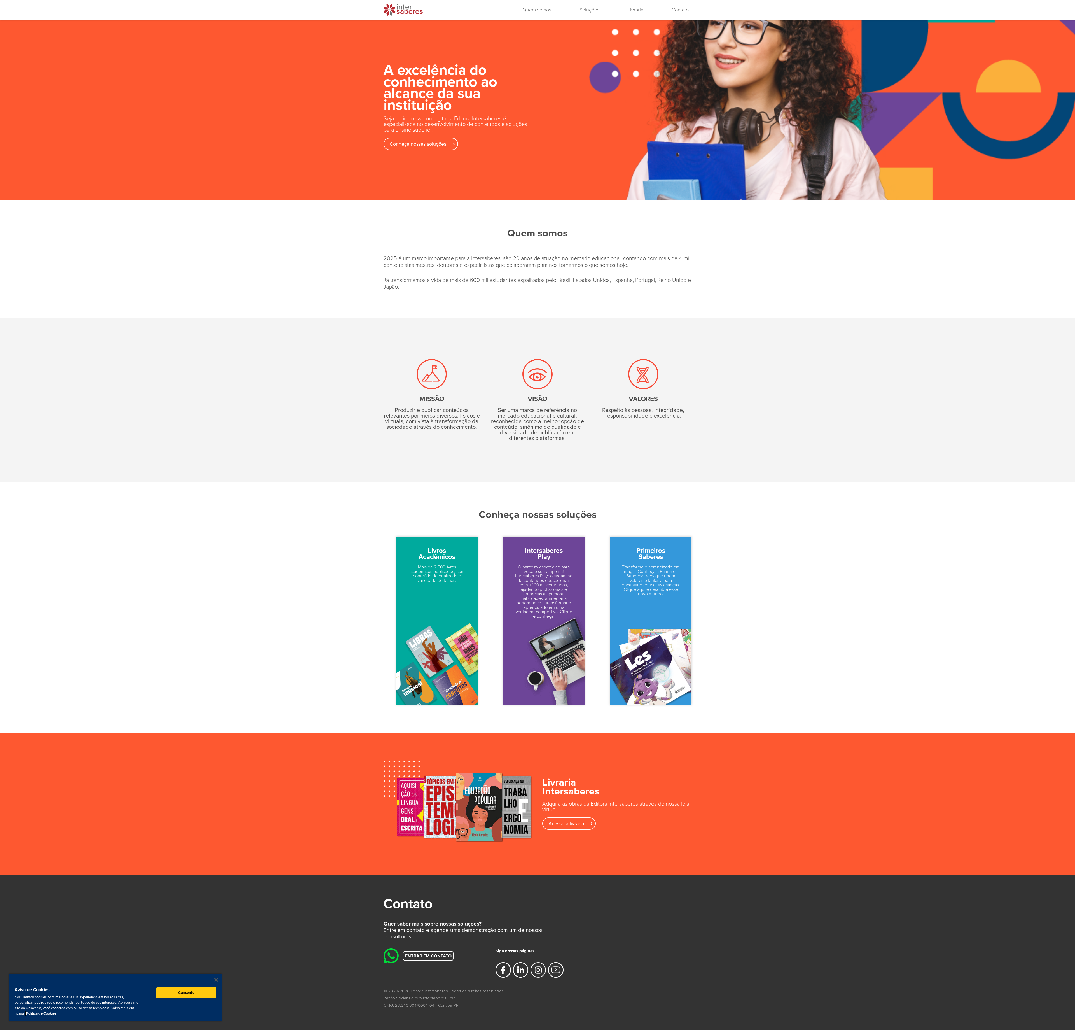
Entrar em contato (428, 956)
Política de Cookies (41, 1013)
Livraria (635, 10)
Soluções (589, 10)
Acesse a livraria (566, 824)
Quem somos (536, 10)
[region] (115, 997)
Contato (680, 10)
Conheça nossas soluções (418, 144)
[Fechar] (216, 980)
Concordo (186, 993)
